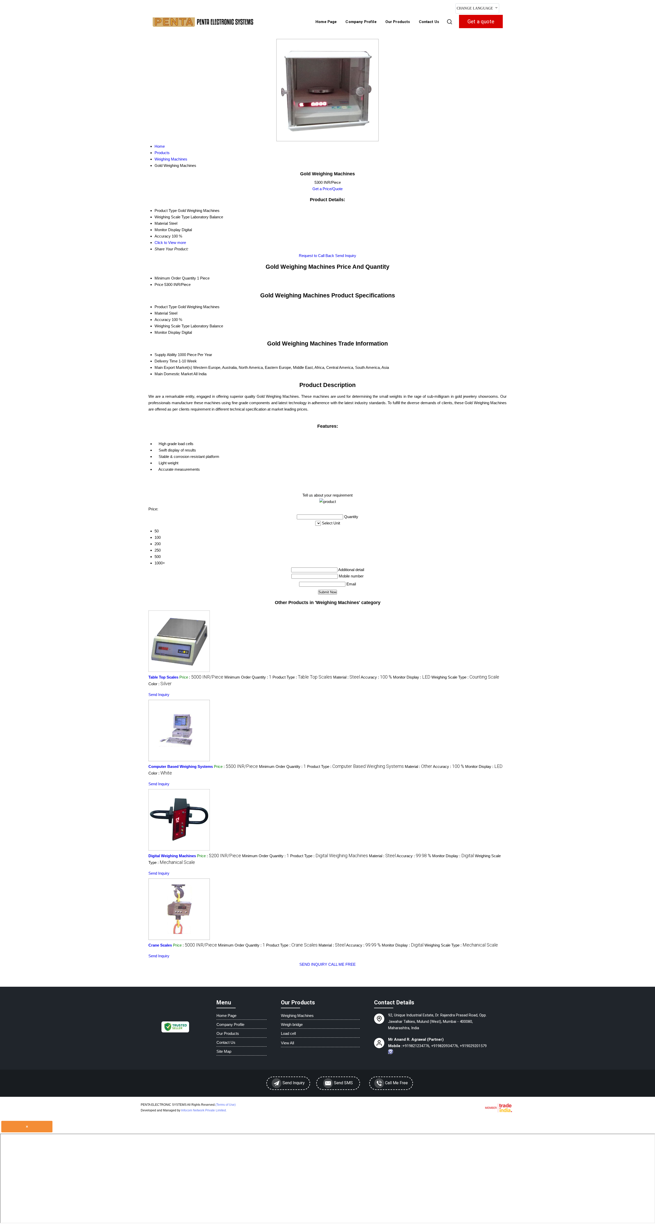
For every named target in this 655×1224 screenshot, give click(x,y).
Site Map (223, 1051)
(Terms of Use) (225, 1105)
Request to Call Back (316, 255)
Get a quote (480, 21)
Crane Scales (160, 945)
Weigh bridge (292, 1024)
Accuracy (163, 319)
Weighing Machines (297, 1015)
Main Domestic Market (174, 374)
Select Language (517, 7)
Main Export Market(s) (173, 367)
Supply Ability (166, 354)
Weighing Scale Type (172, 326)
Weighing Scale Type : (465, 677)
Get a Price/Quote (327, 189)
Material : (346, 677)
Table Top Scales (163, 677)
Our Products (397, 21)
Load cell (288, 1033)
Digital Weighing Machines (172, 856)
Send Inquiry (345, 255)
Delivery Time (166, 361)
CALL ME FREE (342, 964)
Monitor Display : (411, 677)
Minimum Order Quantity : (247, 677)
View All (287, 1043)
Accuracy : (376, 677)
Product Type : (302, 677)
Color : (160, 684)
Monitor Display (168, 332)
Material (161, 313)
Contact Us (429, 21)
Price (159, 284)
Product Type (166, 307)
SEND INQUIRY (313, 964)
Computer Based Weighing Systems (180, 766)
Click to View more (170, 242)
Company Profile (360, 21)
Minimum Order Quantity (175, 278)
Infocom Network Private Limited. (204, 1110)
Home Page (326, 21)
